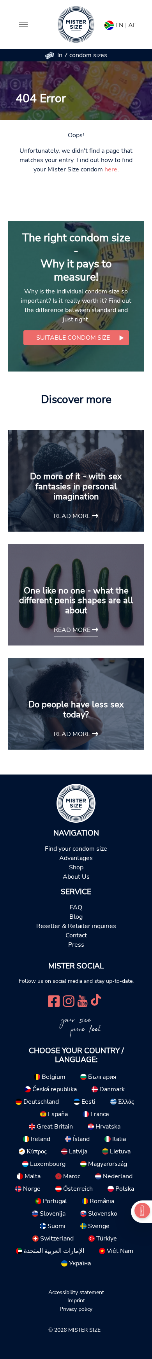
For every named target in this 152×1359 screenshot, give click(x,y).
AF (132, 25)
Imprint (76, 1300)
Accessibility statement (76, 1292)
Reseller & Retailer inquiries (76, 926)
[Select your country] (109, 23)
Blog (76, 916)
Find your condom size (76, 848)
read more (73, 516)
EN (119, 25)
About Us (76, 876)
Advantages (76, 858)
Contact (76, 935)
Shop (76, 867)
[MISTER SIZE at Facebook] (54, 1000)
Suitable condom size (73, 337)
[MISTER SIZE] (76, 803)
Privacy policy (76, 1309)
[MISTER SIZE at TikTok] (96, 1000)
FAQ (76, 907)
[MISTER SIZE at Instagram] (68, 1000)
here (110, 169)
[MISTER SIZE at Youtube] (82, 1000)
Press (76, 944)
